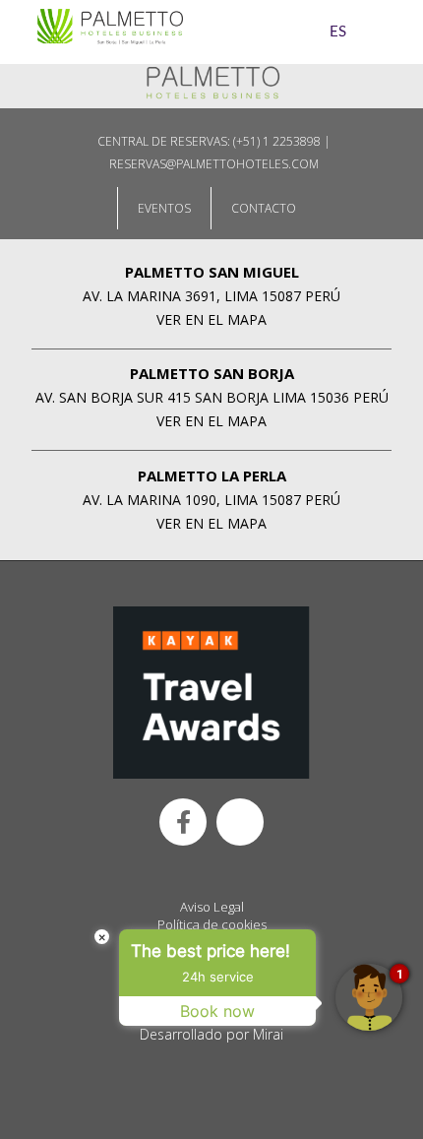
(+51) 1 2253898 (277, 141)
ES (338, 32)
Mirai (268, 1034)
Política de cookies (212, 924)
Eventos (164, 208)
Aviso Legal (212, 907)
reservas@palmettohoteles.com (214, 164)
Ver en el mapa (211, 319)
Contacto (263, 208)
